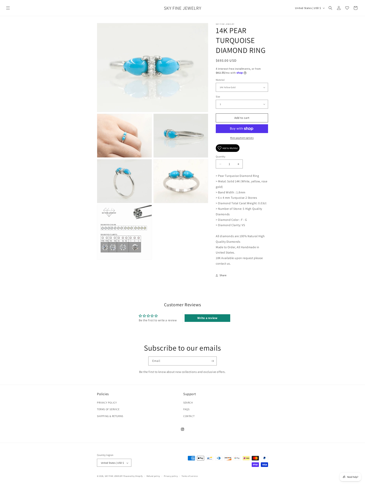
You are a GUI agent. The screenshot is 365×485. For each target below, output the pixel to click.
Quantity (220, 156)
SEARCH (188, 402)
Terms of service (190, 476)
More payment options (242, 137)
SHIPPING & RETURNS (110, 416)
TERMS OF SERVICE (108, 409)
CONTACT (188, 416)
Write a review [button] (207, 318)
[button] (8, 8)
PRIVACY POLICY (107, 402)
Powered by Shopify (133, 476)
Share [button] (223, 275)
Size (218, 96)
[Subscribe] (212, 361)
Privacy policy (171, 476)
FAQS (186, 409)
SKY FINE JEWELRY (114, 476)
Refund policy (153, 476)
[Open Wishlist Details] (347, 8)
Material (220, 79)
